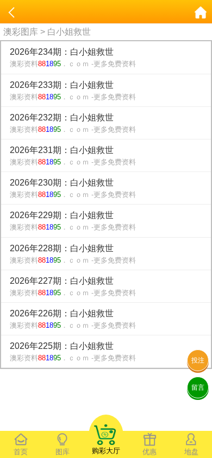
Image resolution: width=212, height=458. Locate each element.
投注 (197, 360)
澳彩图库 (20, 31)
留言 (197, 387)
